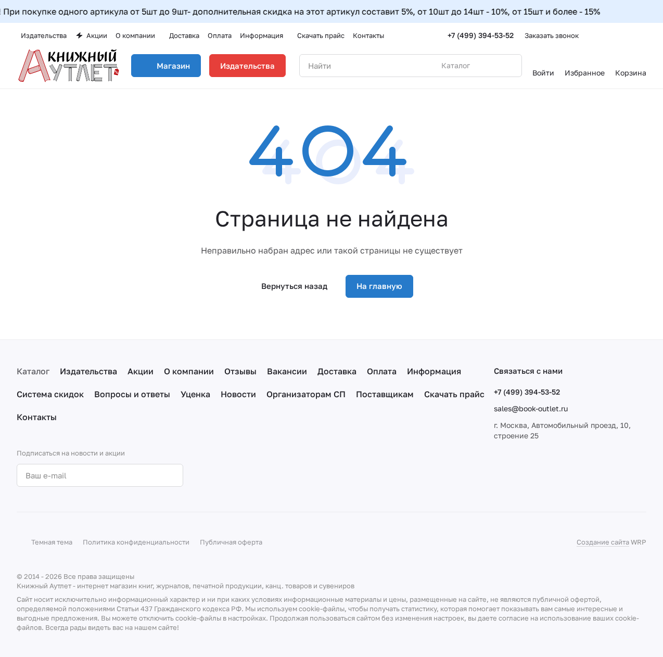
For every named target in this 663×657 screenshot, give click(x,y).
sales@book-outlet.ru (531, 408)
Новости (238, 394)
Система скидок (50, 394)
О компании (189, 371)
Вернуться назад (294, 285)
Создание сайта (603, 542)
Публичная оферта (231, 542)
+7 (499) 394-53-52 (481, 35)
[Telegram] (237, 475)
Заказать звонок (552, 35)
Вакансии (287, 371)
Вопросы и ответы (132, 394)
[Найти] (508, 65)
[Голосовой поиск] (489, 65)
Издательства (247, 65)
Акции (141, 371)
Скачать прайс (454, 394)
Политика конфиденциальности (136, 542)
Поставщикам (385, 394)
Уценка (195, 394)
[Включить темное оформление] (642, 35)
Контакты (37, 417)
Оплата (382, 371)
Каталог (33, 371)
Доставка (336, 371)
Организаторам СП (306, 394)
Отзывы (240, 371)
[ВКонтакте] (216, 475)
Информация (434, 371)
